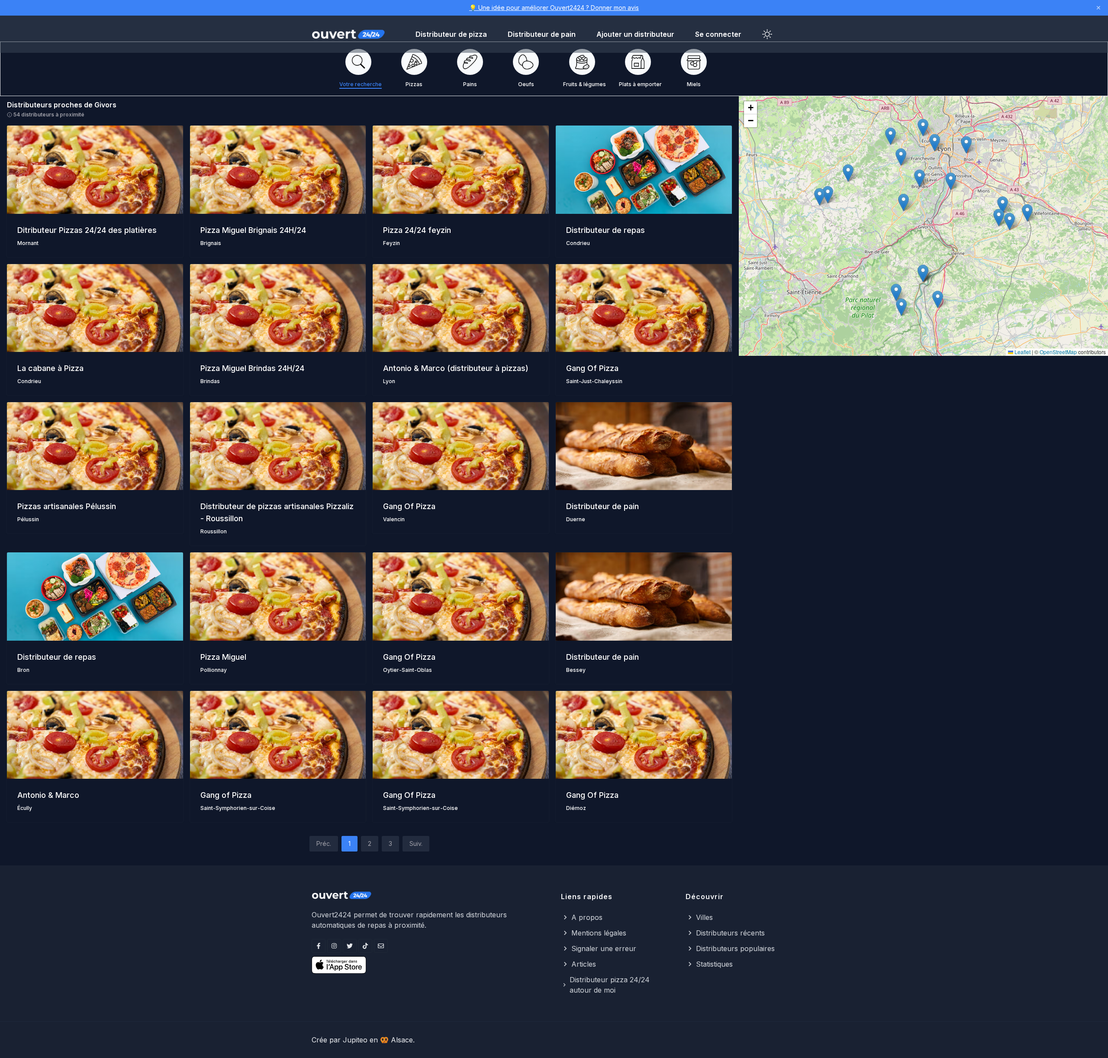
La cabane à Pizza (50, 368)
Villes (704, 917)
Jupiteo (355, 1039)
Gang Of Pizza (592, 368)
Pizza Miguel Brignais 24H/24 (253, 230)
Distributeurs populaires (735, 948)
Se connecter (718, 34)
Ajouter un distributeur (635, 34)
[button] (903, 202)
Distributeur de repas (605, 230)
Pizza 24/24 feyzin (417, 230)
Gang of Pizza (225, 795)
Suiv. (415, 843)
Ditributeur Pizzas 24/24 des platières (87, 230)
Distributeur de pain (542, 34)
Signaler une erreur (603, 948)
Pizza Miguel (223, 656)
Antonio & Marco (48, 795)
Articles (583, 964)
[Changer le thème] (767, 34)
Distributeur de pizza (451, 34)
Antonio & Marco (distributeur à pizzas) (455, 368)
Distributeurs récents (730, 933)
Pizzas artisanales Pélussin (66, 506)
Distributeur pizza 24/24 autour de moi (610, 984)
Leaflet (1022, 351)
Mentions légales (598, 933)
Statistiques (714, 964)
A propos (586, 917)
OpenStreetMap (1058, 351)
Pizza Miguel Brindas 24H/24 (252, 368)
